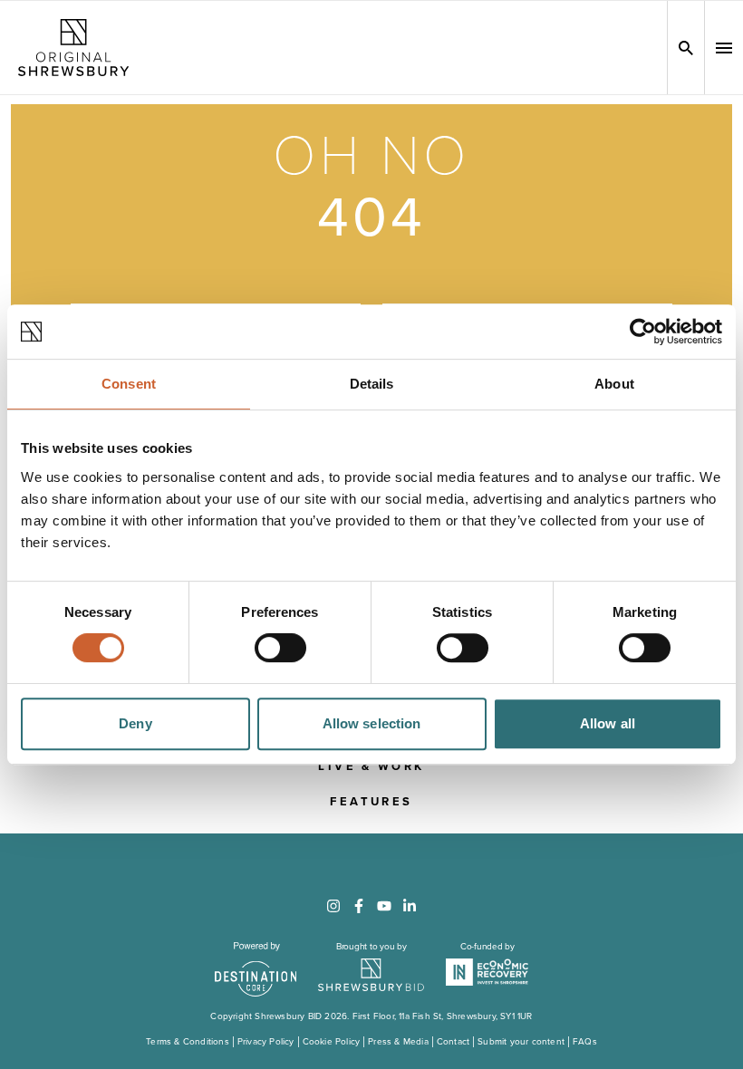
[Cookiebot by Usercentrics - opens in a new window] (643, 331)
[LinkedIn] (409, 906)
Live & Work (371, 766)
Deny (135, 723)
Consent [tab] (128, 383)
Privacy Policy (265, 1041)
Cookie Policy (332, 1041)
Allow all (607, 723)
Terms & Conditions (187, 1041)
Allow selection (372, 723)
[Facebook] (359, 906)
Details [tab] (372, 383)
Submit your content (521, 1041)
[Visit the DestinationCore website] (256, 969)
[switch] (280, 647)
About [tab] (614, 383)
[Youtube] (384, 906)
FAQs (585, 1041)
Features (371, 802)
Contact (453, 1041)
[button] (724, 48)
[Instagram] (333, 906)
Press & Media (398, 1041)
